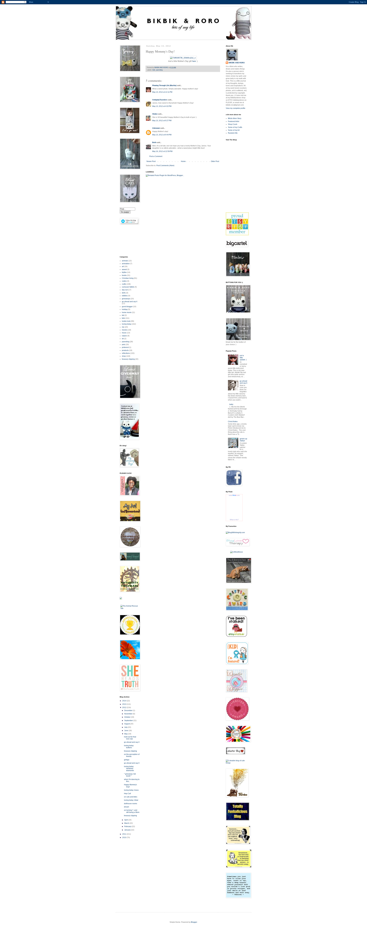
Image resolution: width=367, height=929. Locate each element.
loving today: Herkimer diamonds (129, 768)
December (128, 710)
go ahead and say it (129, 302)
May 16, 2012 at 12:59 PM (162, 151)
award (124, 269)
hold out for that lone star (130, 738)
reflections (126, 353)
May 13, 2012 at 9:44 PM (161, 135)
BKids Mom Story (234, 118)
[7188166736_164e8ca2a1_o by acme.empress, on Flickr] (182, 58)
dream (126, 807)
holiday (125, 309)
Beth (154, 142)
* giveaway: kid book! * (130, 775)
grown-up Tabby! (243, 440)
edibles (125, 296)
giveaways (126, 299)
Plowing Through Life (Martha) (164, 85)
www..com (234, 495)
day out (125, 290)
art (123, 266)
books (124, 275)
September (128, 721)
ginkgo (126, 760)
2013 (124, 704)
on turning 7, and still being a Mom (131, 811)
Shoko (154, 114)
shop (124, 356)
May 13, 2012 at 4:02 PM (161, 106)
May (126, 734)
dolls (124, 293)
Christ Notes (233, 422)
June (126, 731)
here (194, 61)
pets (123, 345)
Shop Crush (232, 124)
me (123, 327)
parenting (159, 70)
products (125, 350)
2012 (124, 707)
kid (123, 315)
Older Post (215, 161)
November (128, 714)
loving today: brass (131, 790)
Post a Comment (155, 156)
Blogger (194, 922)
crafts (124, 284)
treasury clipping (128, 359)
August (127, 724)
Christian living (127, 278)
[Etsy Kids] (237, 235)
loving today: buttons (129, 747)
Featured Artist (233, 121)
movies (124, 330)
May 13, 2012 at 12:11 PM (162, 92)
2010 (124, 838)
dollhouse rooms (130, 804)
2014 (124, 701)
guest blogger (127, 307)
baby (231, 404)
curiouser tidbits (128, 287)
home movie (126, 312)
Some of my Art (234, 130)
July (126, 727)
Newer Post (151, 161)
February (128, 826)
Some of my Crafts (235, 127)
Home (183, 161)
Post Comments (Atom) (165, 166)
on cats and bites (130, 797)
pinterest (125, 347)
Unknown (156, 128)
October (127, 717)
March (127, 823)
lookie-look (126, 321)
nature (124, 336)
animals (125, 261)
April (126, 820)
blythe (124, 272)
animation (126, 264)
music (124, 333)
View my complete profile (235, 108)
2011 (124, 834)
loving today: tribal (131, 800)
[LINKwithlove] (236, 552)
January (127, 830)
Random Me (233, 133)
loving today (126, 324)
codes (124, 281)
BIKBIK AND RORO (161, 67)
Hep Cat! (127, 794)
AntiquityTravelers (159, 100)
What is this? (234, 519)
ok (123, 339)
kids (153, 70)
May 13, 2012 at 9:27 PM (161, 121)
